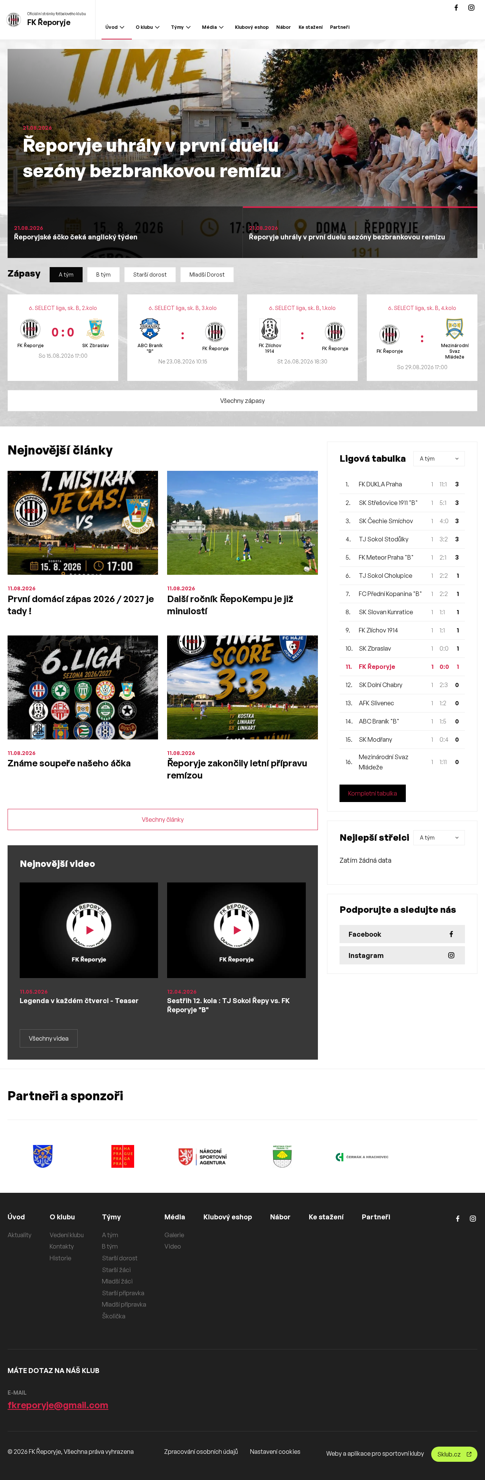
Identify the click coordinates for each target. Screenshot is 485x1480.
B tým (103, 274)
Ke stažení (310, 27)
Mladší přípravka (124, 1304)
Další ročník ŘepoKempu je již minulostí (230, 605)
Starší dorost (150, 274)
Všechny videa (49, 1038)
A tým (66, 274)
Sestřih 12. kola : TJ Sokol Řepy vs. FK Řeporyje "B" (228, 1005)
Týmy (177, 27)
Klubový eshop (252, 27)
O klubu (144, 27)
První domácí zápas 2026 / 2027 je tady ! (81, 605)
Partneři (340, 27)
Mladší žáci (117, 1281)
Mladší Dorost (207, 274)
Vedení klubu (67, 1235)
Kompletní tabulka (372, 793)
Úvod (111, 27)
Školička (113, 1316)
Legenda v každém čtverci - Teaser (79, 1000)
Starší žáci (116, 1270)
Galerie (174, 1235)
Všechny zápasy (242, 400)
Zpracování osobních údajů (201, 1451)
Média (209, 27)
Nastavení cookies (275, 1451)
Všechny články (163, 819)
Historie (60, 1258)
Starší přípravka (123, 1293)
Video (172, 1246)
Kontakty (62, 1246)
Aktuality (19, 1235)
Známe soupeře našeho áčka (69, 763)
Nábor (283, 27)
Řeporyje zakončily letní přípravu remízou (237, 769)
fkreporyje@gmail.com (58, 1405)
